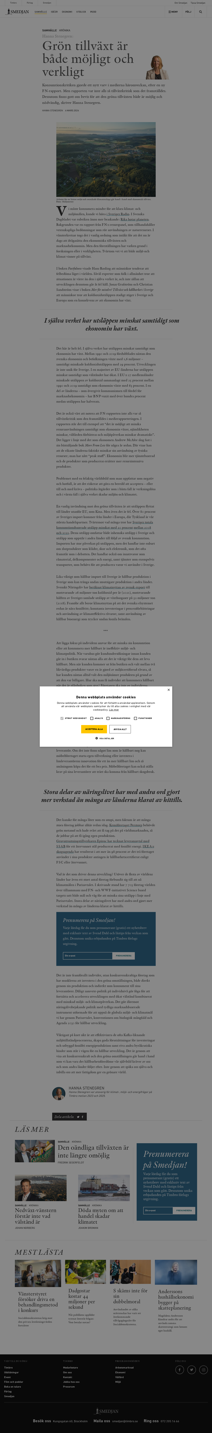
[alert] (106, 716)
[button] (106, 738)
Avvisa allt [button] (120, 729)
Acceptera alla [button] (94, 729)
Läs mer (114, 710)
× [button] (168, 690)
